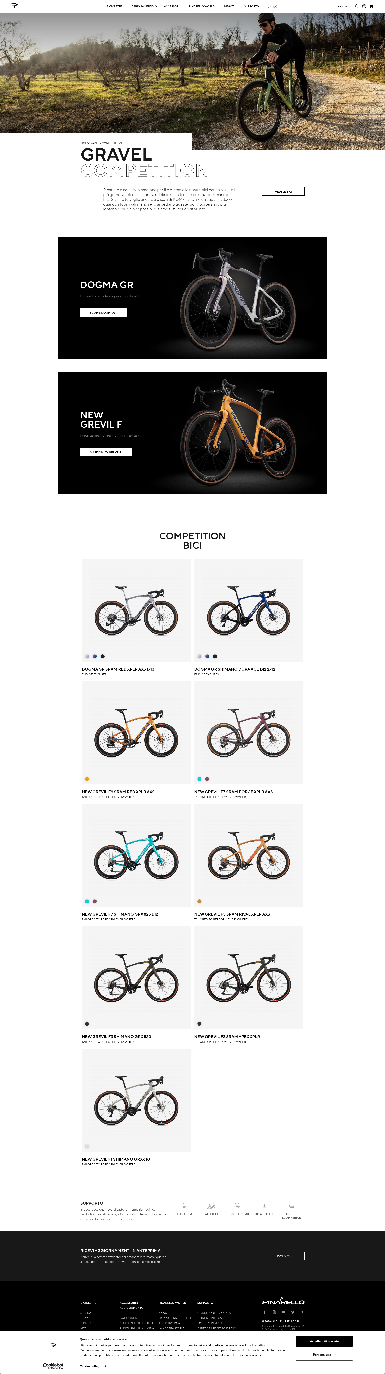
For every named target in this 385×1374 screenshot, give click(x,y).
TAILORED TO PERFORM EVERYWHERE (118, 794)
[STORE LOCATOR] (357, 6)
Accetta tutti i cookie (324, 1341)
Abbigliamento (143, 6)
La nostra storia (171, 1328)
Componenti (130, 1317)
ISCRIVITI (283, 1256)
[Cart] (371, 6)
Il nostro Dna (169, 1323)
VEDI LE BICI (283, 191)
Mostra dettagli (90, 1366)
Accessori (171, 6)
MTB (83, 1328)
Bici (83, 143)
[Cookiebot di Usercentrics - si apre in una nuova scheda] (53, 1366)
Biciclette (114, 6)
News (162, 1312)
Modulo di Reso (209, 1323)
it (344, 6)
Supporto (251, 6)
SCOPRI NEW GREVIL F (106, 452)
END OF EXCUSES (118, 671)
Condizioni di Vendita (214, 1312)
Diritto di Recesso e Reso (216, 1328)
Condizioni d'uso (210, 1318)
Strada (85, 1312)
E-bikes (85, 1323)
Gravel (93, 143)
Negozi (229, 6)
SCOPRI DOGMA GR (104, 312)
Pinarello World (202, 6)
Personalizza (322, 1354)
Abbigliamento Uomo (136, 1323)
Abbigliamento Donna (137, 1328)
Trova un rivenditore (175, 1318)
